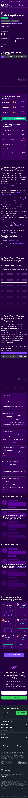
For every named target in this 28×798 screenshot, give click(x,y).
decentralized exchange (18, 199)
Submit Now (13, 442)
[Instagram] (18, 753)
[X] (2, 753)
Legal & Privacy (8, 796)
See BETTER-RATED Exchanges (13, 118)
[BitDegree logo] (5, 770)
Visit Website (23, 447)
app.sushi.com (8, 350)
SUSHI (16, 226)
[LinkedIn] (12, 753)
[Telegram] (5, 753)
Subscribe (21, 713)
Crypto (5, 9)
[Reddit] (20, 753)
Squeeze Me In (14, 697)
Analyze (8, 615)
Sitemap (2, 796)
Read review (23, 102)
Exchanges (11, 9)
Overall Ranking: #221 (6, 21)
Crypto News (14, 240)
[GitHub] (23, 753)
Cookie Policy (15, 796)
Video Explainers (19, 243)
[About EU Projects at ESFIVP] (6, 762)
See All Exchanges (14, 654)
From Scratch (12, 246)
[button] (22, 5)
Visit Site (4, 18)
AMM (5, 199)
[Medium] (15, 753)
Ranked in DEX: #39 (14, 21)
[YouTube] (7, 753)
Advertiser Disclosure (23, 796)
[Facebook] (10, 753)
